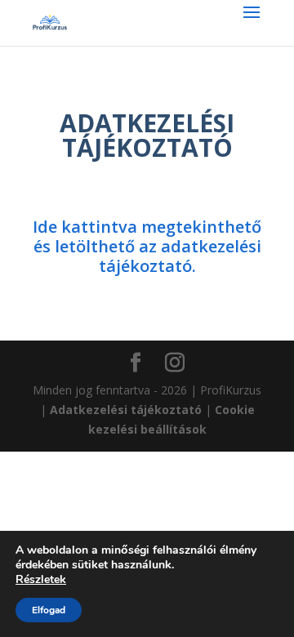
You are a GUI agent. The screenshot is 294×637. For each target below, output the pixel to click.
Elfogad (48, 610)
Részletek (41, 579)
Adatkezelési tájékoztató (126, 409)
